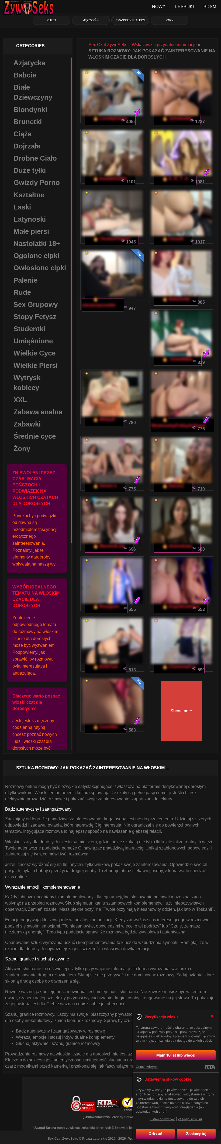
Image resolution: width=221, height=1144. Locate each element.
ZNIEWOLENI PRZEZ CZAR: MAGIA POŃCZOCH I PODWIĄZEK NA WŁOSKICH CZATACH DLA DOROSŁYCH (35, 488)
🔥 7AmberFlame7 (111, 238)
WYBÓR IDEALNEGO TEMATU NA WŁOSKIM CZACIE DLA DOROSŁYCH (36, 596)
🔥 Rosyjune (106, 606)
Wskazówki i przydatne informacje (164, 44)
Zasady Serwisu (124, 1117)
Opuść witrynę (147, 1067)
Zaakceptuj (196, 1133)
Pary (169, 20)
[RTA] (210, 1066)
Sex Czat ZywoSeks (107, 44)
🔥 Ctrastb (173, 238)
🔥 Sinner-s (105, 485)
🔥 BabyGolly (176, 299)
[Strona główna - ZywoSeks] (28, 6)
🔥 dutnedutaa (177, 546)
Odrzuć (155, 1133)
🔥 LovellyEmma (110, 118)
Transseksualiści (130, 20)
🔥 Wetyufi (104, 419)
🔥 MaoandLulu (109, 546)
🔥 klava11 (173, 485)
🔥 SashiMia (105, 727)
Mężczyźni (90, 20)
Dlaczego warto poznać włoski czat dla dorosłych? (36, 702)
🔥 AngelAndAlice (180, 606)
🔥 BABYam (105, 666)
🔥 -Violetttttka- (177, 359)
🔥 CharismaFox (179, 666)
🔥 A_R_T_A (175, 178)
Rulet (51, 20)
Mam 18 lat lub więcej (175, 1055)
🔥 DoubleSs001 (110, 178)
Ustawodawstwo (97, 1117)
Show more (181, 711)
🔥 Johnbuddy (177, 118)
